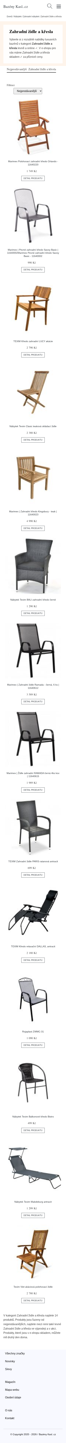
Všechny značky (15, 1353)
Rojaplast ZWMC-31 (33, 1031)
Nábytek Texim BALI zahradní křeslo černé (33, 599)
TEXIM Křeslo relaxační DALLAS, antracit (33, 946)
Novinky (10, 1361)
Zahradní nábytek (31, 16)
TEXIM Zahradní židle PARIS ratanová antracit (33, 861)
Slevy (8, 1369)
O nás (8, 1410)
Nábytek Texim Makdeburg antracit (33, 1201)
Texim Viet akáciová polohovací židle (33, 1286)
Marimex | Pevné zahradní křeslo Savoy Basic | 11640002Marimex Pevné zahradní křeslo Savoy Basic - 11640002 (33, 252)
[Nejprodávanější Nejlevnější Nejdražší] (28, 91)
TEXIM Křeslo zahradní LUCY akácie (33, 341)
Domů (9, 16)
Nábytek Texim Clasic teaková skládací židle (33, 426)
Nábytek (17, 16)
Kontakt (9, 1418)
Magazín (10, 1381)
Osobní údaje (13, 1397)
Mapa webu (12, 1389)
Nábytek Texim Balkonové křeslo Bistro (33, 1116)
